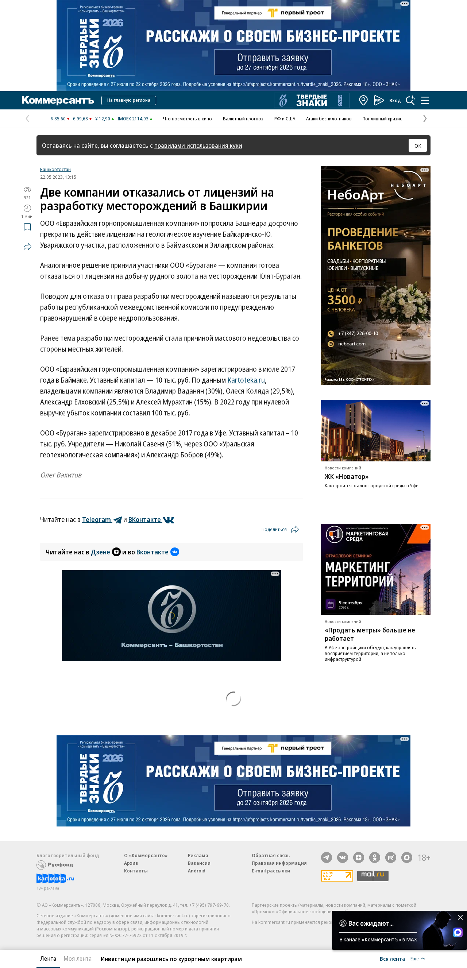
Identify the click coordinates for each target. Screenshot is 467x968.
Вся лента (392, 958)
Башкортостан (55, 169)
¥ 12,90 (102, 118)
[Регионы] (363, 100)
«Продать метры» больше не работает (370, 634)
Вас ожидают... (371, 923)
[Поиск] (410, 100)
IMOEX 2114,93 (132, 118)
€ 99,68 (80, 118)
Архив (131, 863)
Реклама (198, 855)
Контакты (136, 870)
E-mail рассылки (271, 870)
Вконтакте (152, 551)
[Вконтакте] (342, 857)
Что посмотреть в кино (187, 118)
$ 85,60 (58, 118)
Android (196, 870)
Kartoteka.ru (246, 380)
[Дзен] (358, 857)
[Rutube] (390, 857)
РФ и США (284, 118)
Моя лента (77, 959)
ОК (417, 145)
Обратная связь (271, 855)
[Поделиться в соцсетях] (27, 246)
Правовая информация (279, 863)
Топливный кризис (382, 118)
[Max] (406, 857)
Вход (395, 100)
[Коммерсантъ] (58, 100)
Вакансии (199, 863)
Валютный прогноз (243, 118)
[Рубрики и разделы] (425, 100)
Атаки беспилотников (329, 118)
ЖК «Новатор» (347, 476)
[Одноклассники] (374, 857)
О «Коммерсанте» (146, 855)
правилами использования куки (198, 145)
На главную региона (128, 100)
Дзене (100, 551)
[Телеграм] (326, 857)
